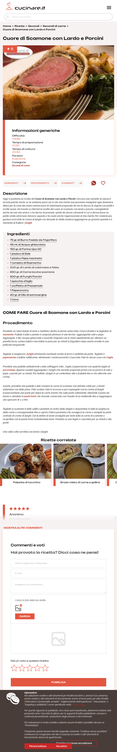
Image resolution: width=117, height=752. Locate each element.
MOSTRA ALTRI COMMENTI (23, 527)
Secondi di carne (21, 165)
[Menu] (109, 8)
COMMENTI (67, 183)
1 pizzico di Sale (20, 253)
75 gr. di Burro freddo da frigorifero (33, 240)
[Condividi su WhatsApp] (93, 184)
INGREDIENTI (11, 183)
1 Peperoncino (19, 290)
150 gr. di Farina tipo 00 (25, 249)
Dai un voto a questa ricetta (30, 660)
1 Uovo (14, 299)
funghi (28, 222)
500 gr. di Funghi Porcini (26, 276)
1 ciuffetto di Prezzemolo (26, 285)
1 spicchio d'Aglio (21, 281)
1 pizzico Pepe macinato (26, 258)
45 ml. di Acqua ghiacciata (28, 244)
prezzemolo (9, 370)
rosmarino (8, 334)
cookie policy (78, 704)
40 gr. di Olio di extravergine (28, 294)
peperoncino (10, 357)
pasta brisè (30, 396)
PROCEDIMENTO (40, 183)
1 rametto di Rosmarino (25, 262)
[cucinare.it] (45, 6)
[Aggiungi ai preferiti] (103, 183)
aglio (110, 357)
